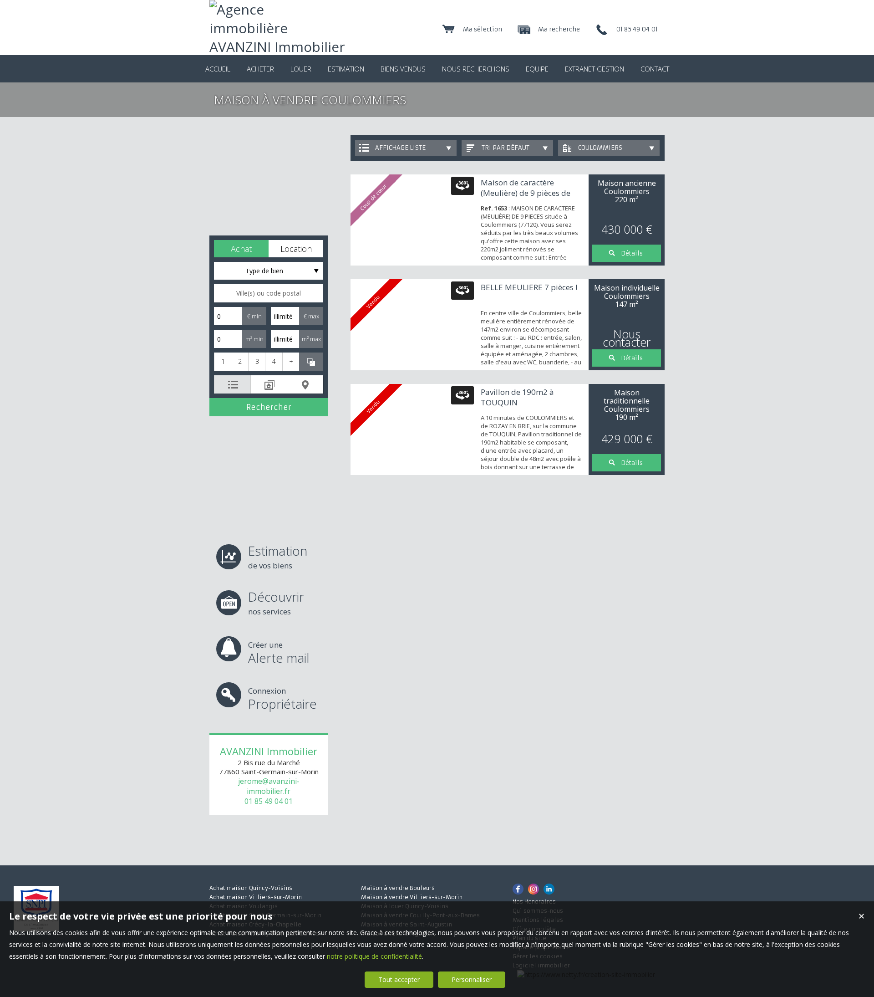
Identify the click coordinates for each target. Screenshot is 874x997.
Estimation (277, 556)
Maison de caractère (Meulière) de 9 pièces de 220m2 (525, 193)
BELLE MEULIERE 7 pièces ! (529, 287)
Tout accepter (399, 979)
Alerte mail (279, 652)
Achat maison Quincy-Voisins (250, 888)
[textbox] (268, 293)
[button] (241, 248)
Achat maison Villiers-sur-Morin (255, 897)
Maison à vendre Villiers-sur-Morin (411, 897)
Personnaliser (472, 979)
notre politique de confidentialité (374, 956)
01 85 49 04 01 (268, 801)
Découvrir (276, 602)
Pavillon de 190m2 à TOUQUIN (517, 397)
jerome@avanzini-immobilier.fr (269, 786)
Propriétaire (282, 698)
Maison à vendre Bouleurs (398, 888)
